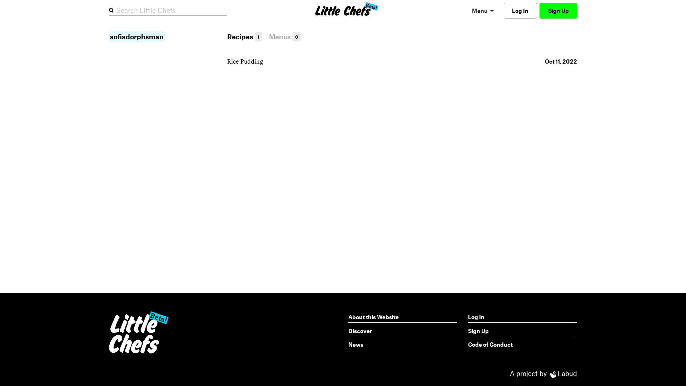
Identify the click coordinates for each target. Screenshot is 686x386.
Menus (283, 37)
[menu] (482, 10)
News (355, 344)
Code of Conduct (490, 344)
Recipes (243, 37)
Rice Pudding (245, 61)
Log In (520, 10)
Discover (360, 330)
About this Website (373, 317)
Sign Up (558, 10)
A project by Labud (543, 373)
